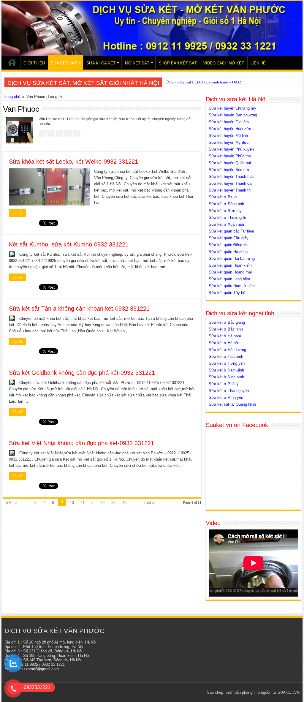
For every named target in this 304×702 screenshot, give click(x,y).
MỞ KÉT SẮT (137, 63)
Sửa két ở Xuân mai (226, 224)
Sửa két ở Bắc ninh (226, 329)
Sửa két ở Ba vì (223, 197)
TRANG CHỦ (12, 62)
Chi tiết (17, 213)
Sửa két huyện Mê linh (228, 135)
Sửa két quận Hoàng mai (230, 272)
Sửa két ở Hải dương (227, 349)
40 (124, 502)
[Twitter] (171, 692)
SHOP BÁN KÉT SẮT (178, 63)
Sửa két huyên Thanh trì (230, 190)
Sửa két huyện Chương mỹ (232, 108)
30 (113, 502)
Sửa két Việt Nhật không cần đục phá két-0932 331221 (81, 443)
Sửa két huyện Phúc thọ (230, 156)
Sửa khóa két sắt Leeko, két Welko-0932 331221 (73, 161)
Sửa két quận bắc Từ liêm (231, 231)
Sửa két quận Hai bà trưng (232, 258)
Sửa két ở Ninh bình (226, 377)
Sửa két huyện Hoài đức (230, 129)
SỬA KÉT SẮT (64, 63)
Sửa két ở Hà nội (224, 343)
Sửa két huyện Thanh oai (230, 183)
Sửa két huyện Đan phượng (233, 115)
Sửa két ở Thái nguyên (229, 390)
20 (102, 502)
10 (72, 502)
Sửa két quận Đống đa (228, 245)
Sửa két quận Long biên (229, 279)
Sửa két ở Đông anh (226, 204)
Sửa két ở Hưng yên (227, 363)
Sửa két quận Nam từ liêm (232, 286)
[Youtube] (188, 692)
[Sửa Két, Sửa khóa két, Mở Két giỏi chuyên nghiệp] (152, 28)
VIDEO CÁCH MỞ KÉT (223, 63)
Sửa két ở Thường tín (228, 217)
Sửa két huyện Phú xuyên (231, 149)
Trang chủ (11, 96)
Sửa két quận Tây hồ (227, 292)
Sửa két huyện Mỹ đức (229, 142)
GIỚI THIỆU (34, 63)
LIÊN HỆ (258, 63)
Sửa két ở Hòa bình (226, 356)
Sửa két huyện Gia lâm (229, 122)
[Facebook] (166, 692)
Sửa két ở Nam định (226, 370)
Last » (149, 502)
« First (11, 502)
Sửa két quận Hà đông (228, 251)
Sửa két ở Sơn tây (225, 210)
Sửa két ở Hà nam (225, 336)
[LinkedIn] (182, 692)
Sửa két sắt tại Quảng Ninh (232, 404)
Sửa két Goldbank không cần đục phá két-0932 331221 (82, 372)
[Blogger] (194, 692)
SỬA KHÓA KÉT (100, 63)
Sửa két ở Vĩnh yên (226, 397)
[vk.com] (199, 692)
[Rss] (160, 692)
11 (83, 502)
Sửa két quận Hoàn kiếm (230, 265)
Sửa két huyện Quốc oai (230, 163)
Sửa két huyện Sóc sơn (229, 169)
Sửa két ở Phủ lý (224, 384)
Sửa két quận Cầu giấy (228, 238)
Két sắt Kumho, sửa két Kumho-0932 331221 (69, 244)
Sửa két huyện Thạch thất (231, 176)
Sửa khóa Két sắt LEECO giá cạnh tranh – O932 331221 (209, 82)
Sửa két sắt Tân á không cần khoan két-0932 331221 (79, 308)
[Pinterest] (177, 692)
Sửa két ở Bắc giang (227, 322)
